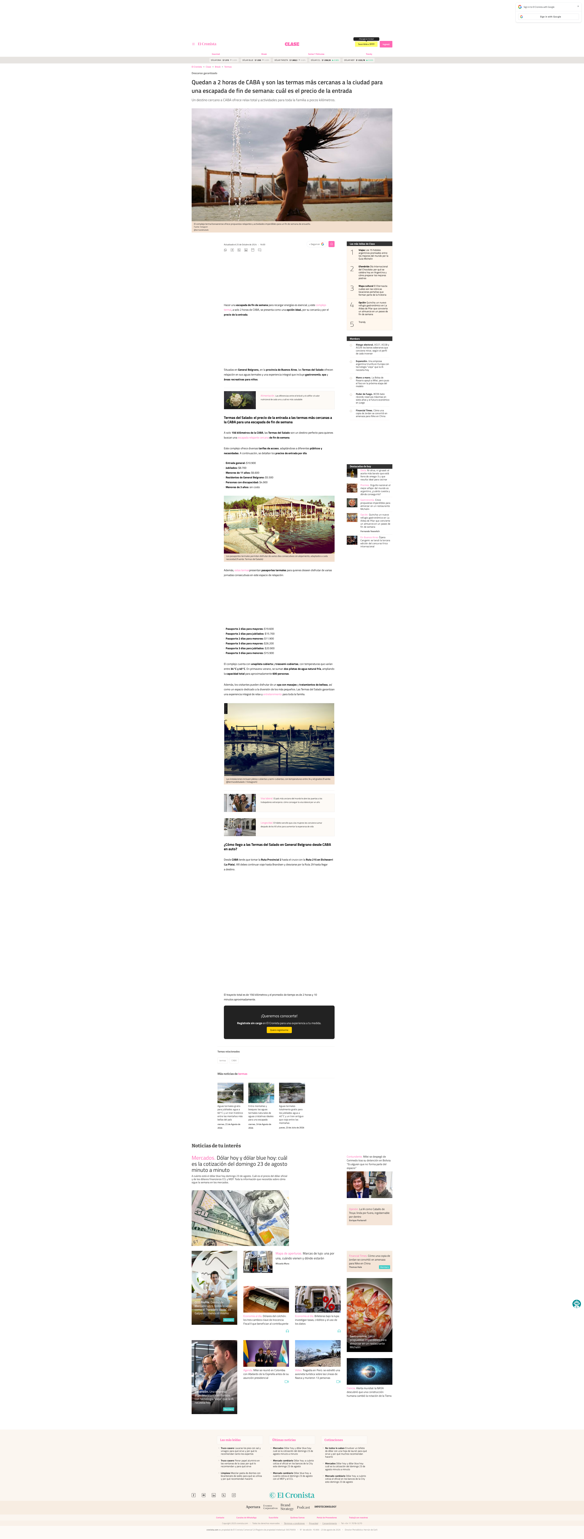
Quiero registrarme (279, 1030)
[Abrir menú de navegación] (193, 44)
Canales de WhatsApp (246, 1517)
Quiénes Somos (297, 1517)
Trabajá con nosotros (358, 1517)
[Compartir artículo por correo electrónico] (252, 250)
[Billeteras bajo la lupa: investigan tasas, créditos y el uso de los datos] (318, 1299)
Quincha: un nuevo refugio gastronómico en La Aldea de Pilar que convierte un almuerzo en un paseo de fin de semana (373, 308)
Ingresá (386, 44)
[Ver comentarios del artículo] (259, 250)
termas (228, 66)
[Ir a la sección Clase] (292, 44)
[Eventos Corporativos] (270, 1508)
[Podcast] (303, 1508)
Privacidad (313, 1523)
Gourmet (216, 54)
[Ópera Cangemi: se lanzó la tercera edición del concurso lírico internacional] (352, 540)
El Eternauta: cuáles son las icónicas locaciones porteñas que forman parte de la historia (373, 290)
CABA (233, 1060)
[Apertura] (253, 1508)
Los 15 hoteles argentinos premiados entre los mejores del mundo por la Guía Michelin (373, 254)
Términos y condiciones (294, 1523)
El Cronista (197, 66)
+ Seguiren (318, 244)
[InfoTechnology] (325, 1507)
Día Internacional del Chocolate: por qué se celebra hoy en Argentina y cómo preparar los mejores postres (373, 272)
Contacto (220, 1517)
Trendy (369, 54)
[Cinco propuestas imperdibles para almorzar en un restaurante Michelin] (352, 502)
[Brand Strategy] (287, 1508)
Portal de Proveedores (327, 1517)
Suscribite (273, 1517)
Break (264, 54)
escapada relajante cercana (253, 437)
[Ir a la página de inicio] (207, 43)
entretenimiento (272, 694)
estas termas (242, 570)
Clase (208, 66)
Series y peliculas (316, 54)
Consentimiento (329, 1523)
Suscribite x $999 (366, 44)
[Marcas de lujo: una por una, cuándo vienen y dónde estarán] (258, 1265)
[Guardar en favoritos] (331, 244)
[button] (576, 1304)
